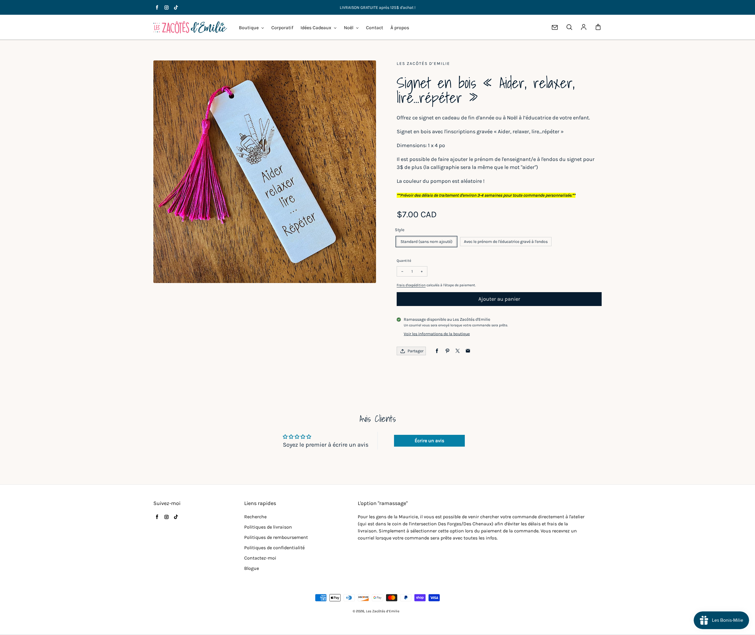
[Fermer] (433, 265)
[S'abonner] (422, 356)
